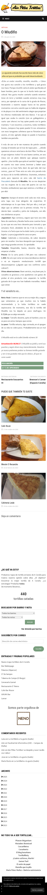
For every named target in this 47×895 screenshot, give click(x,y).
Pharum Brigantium (23, 840)
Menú (7, 19)
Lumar (4, 698)
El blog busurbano (23, 852)
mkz (3, 743)
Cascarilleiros (23, 846)
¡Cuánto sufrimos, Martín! (23, 858)
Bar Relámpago (7, 666)
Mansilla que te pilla (23, 867)
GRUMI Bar (5, 694)
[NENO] (23, 718)
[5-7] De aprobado (10, 367)
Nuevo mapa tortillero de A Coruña (15, 662)
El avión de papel (23, 864)
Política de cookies (14, 886)
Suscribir (39, 649)
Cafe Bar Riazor (7, 690)
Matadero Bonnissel (23, 843)
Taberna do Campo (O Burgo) (13, 678)
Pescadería (7, 363)
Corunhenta (23, 849)
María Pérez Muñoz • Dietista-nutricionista (23, 870)
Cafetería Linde (7, 502)
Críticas (4, 27)
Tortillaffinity (23, 855)
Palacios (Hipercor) (9, 670)
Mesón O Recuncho (9, 464)
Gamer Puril (23, 861)
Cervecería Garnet (8, 682)
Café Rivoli (5, 426)
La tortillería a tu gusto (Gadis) (21, 739)
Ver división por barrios (31, 629)
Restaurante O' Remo (10, 686)
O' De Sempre (6, 674)
